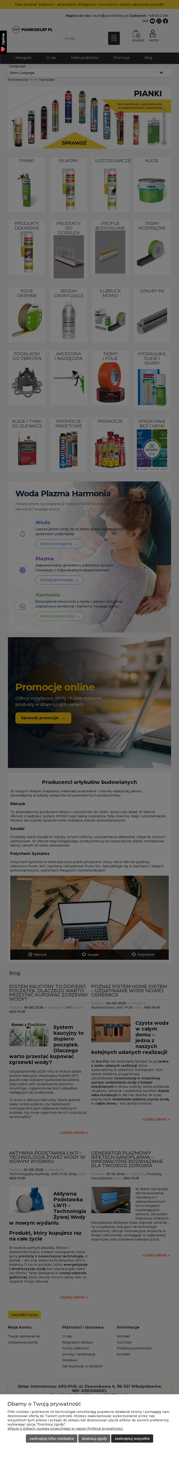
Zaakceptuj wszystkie (132, 1438)
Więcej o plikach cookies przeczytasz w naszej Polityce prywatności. (65, 1428)
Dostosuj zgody (94, 1438)
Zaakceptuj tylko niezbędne (51, 1438)
